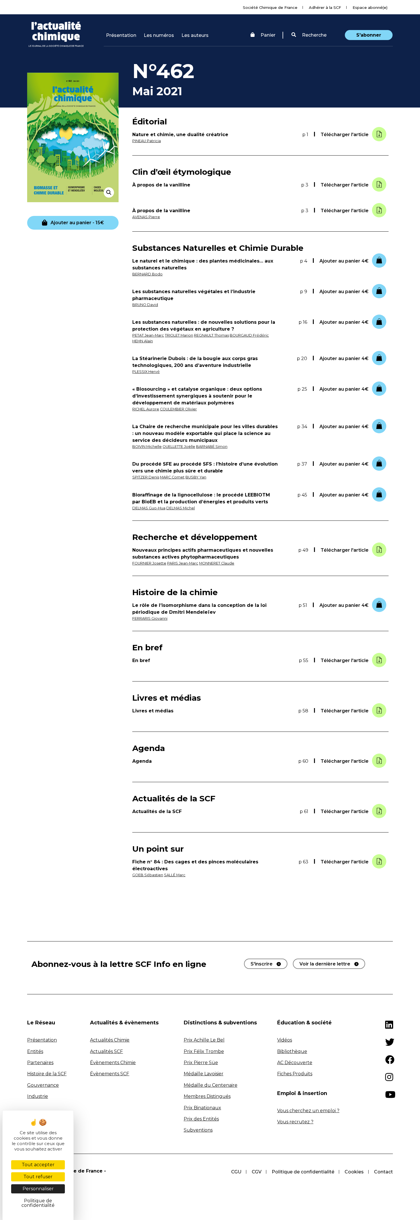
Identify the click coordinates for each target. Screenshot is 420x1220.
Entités (35, 1051)
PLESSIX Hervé (146, 371)
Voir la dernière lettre (324, 964)
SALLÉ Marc (174, 875)
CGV (256, 1172)
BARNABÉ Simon (211, 446)
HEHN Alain (142, 341)
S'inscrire (262, 964)
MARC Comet (172, 477)
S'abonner (368, 35)
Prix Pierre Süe (201, 1062)
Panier (268, 35)
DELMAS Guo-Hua (148, 508)
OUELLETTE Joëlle (179, 446)
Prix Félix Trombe (204, 1051)
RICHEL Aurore (145, 409)
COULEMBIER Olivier (178, 409)
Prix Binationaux (202, 1107)
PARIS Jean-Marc (182, 563)
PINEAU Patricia (146, 141)
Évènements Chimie (113, 1062)
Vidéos (284, 1040)
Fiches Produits (294, 1073)
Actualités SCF (106, 1051)
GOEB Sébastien (147, 875)
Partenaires (40, 1062)
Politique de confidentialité (303, 1172)
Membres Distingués (207, 1096)
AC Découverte (294, 1062)
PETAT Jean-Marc (148, 335)
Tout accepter (38, 1164)
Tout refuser (38, 1176)
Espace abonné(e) (370, 7)
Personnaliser (38, 1188)
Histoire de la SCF (47, 1073)
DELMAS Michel (180, 508)
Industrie (37, 1096)
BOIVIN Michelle (147, 446)
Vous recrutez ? (295, 1121)
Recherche (314, 35)
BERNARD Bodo (147, 274)
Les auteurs (195, 35)
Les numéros (159, 35)
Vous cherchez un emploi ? (308, 1110)
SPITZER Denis (145, 477)
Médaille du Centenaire (210, 1085)
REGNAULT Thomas (211, 335)
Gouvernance (43, 1085)
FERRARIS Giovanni (149, 618)
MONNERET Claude (216, 563)
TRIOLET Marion (179, 335)
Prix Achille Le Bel (204, 1040)
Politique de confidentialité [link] (38, 1203)
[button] (309, 35)
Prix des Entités (201, 1119)
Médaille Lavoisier (203, 1073)
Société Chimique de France (270, 7)
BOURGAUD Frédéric (249, 335)
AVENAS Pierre (146, 217)
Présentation (121, 35)
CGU (236, 1172)
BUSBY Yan (195, 477)
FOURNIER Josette (149, 563)
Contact (383, 1172)
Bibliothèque (292, 1051)
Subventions (198, 1130)
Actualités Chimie (109, 1040)
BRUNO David (145, 305)
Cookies (354, 1172)
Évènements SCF (109, 1073)
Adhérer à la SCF (325, 7)
